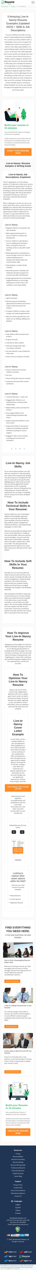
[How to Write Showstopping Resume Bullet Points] (18, 950)
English (18, 1205)
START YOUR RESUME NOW (18, 152)
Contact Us (18, 1196)
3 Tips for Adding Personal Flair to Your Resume (18, 1007)
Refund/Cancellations (18, 1193)
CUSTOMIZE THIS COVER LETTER (18, 788)
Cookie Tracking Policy (14, 1268)
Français (18, 1213)
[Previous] (14, 832)
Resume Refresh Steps (12, 1072)
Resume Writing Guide (18, 1165)
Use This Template (17, 850)
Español (18, 1208)
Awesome (18, 860)
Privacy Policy (18, 1185)
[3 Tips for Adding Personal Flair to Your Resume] (18, 995)
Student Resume (18, 1173)
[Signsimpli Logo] (10, 1257)
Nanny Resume (15, 896)
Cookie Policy (18, 1188)
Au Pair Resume (15, 899)
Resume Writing (18, 1162)
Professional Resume (18, 1168)
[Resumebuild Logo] (25, 1256)
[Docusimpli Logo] (10, 1261)
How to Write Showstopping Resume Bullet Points (17, 961)
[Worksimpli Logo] (10, 1253)
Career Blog (18, 1176)
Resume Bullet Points (12, 981)
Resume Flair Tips (11, 1026)
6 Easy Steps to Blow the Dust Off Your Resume (18, 1052)
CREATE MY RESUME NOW (18, 1132)
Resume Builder (18, 1157)
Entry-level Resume (18, 1171)
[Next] (22, 832)
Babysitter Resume (16, 903)
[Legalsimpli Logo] (26, 1261)
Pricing (18, 1154)
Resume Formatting (18, 1159)
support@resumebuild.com (20, 1224)
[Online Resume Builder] (7, 2)
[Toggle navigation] (33, 2)
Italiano (18, 1210)
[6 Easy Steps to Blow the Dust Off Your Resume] (18, 1040)
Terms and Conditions (18, 1190)
